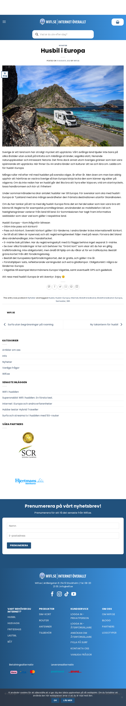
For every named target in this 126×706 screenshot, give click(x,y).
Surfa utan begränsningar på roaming (30, 324)
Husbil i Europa (62, 298)
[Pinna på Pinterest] (71, 287)
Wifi (68, 301)
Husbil (51, 298)
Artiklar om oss (11, 350)
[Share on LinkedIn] (76, 287)
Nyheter (63, 45)
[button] (4, 21)
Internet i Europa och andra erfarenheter (27, 403)
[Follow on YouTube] (73, 594)
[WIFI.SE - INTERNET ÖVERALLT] (63, 22)
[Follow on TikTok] (66, 594)
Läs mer (67, 700)
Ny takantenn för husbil (104, 324)
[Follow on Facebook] (52, 594)
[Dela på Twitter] (60, 287)
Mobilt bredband (87, 298)
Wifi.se (76, 60)
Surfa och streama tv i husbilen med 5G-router (30, 415)
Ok (55, 700)
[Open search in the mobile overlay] (63, 34)
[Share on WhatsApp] (49, 287)
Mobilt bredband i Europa (109, 298)
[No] (122, 698)
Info (4, 356)
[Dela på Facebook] (54, 287)
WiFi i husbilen (10, 392)
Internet (74, 298)
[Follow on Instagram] (59, 594)
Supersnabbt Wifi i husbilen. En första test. (27, 397)
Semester (61, 301)
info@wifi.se (66, 586)
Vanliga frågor (11, 368)
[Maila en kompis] (65, 287)
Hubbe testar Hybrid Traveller (20, 409)
